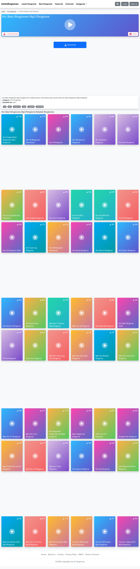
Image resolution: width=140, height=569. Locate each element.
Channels (69, 4)
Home (3, 11)
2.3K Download (12, 34)
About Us (52, 554)
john (14, 102)
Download (71, 45)
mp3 (24, 107)
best (9, 107)
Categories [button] (81, 4)
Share (134, 34)
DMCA (81, 554)
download (39, 107)
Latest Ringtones (29, 4)
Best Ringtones (45, 4)
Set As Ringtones (78, 561)
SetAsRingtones (9, 3)
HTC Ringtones (11, 11)
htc (5, 107)
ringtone (31, 107)
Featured (59, 4)
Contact (60, 554)
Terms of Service (92, 554)
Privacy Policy (71, 554)
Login (125, 4)
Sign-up (134, 4)
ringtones (17, 107)
